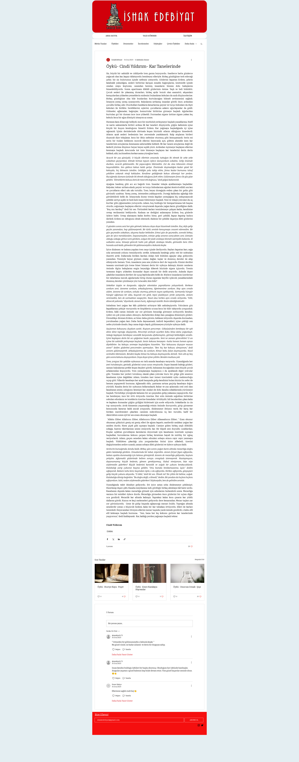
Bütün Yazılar (101, 44)
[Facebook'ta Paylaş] (107, 539)
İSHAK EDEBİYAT (160, 17)
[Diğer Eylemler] (191, 59)
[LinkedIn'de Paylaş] (119, 539)
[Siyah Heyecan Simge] (202, 725)
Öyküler (115, 44)
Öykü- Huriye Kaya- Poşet (111, 587)
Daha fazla (189, 44)
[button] (201, 44)
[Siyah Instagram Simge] (198, 725)
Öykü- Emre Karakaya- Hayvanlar (146, 588)
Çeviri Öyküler (173, 44)
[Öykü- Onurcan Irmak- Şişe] (187, 573)
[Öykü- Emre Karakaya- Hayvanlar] (149, 573)
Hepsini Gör (199, 560)
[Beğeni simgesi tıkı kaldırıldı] (113, 649)
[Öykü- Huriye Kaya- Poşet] (111, 573)
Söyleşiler (158, 44)
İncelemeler (143, 44)
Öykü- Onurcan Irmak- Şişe (187, 587)
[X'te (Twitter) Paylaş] (113, 539)
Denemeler (128, 44)
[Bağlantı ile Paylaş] (124, 539)
